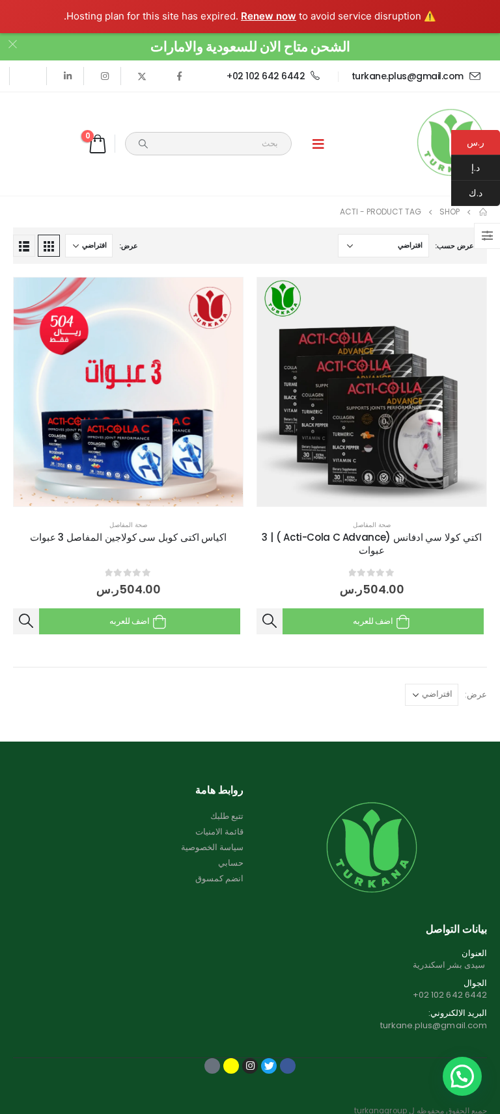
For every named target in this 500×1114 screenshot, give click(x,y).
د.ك (484, 193)
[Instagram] (104, 76)
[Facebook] (179, 76)
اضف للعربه (373, 621)
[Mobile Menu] (318, 144)
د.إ (485, 167)
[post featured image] (371, 392)
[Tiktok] (30, 76)
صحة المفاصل (372, 525)
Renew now (268, 16)
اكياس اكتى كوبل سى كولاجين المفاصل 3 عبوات (128, 537)
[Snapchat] (231, 1066)
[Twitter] (142, 76)
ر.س (475, 142)
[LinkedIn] (67, 76)
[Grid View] (49, 246)
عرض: (128, 245)
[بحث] (143, 144)
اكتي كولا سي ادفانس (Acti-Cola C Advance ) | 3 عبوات (371, 543)
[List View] (24, 246)
